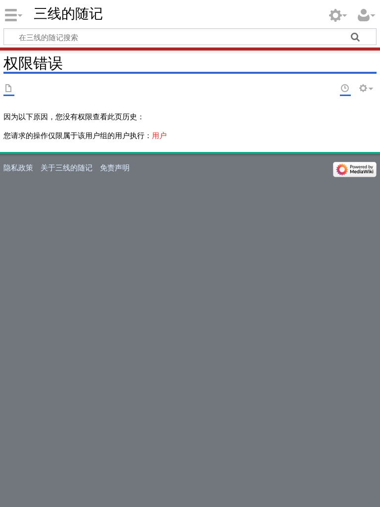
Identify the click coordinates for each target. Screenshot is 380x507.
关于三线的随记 (67, 167)
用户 (159, 135)
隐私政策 (18, 167)
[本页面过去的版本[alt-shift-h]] (345, 89)
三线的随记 (68, 13)
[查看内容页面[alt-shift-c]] (8, 89)
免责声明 (115, 167)
